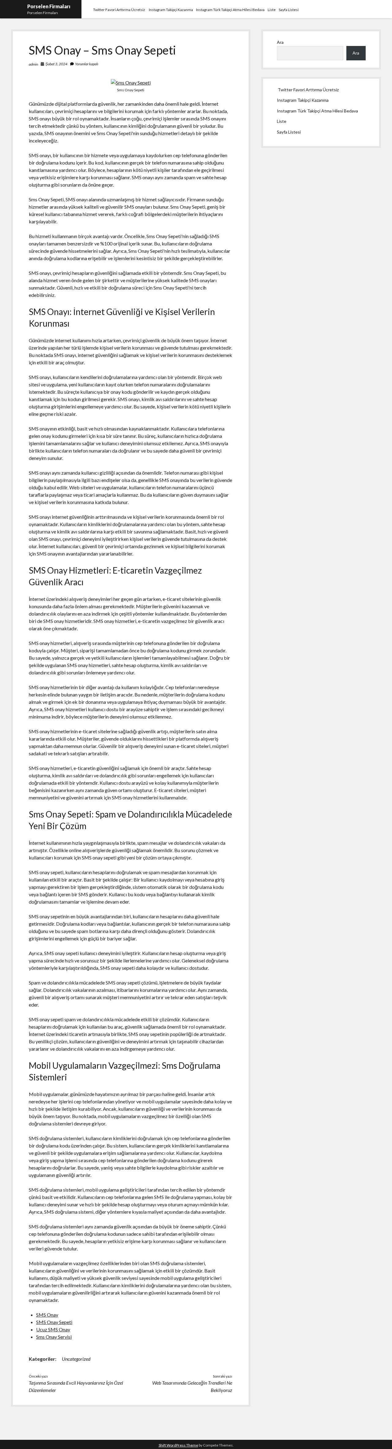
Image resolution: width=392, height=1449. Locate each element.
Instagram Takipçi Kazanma (171, 9)
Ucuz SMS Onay (53, 1329)
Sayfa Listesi (289, 9)
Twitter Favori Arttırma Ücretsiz (119, 9)
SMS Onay (47, 1315)
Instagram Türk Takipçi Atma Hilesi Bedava (230, 9)
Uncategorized (76, 1359)
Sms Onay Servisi (54, 1337)
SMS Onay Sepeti (54, 1322)
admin (33, 64)
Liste (272, 9)
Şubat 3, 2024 (56, 64)
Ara (280, 42)
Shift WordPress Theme (178, 1445)
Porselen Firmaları (48, 6)
